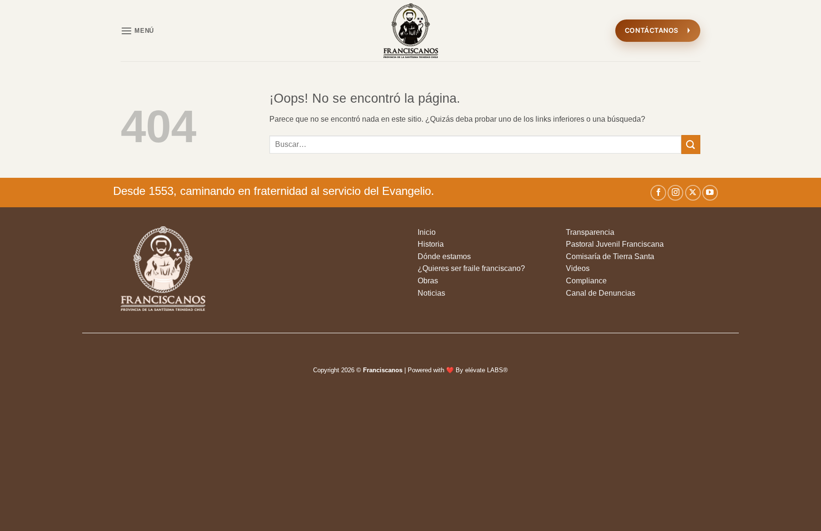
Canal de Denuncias (600, 293)
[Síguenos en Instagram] (675, 193)
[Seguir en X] (693, 193)
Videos (578, 268)
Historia (431, 244)
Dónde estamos (444, 256)
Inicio (427, 232)
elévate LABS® (486, 370)
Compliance (586, 281)
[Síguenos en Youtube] (710, 193)
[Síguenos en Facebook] (658, 193)
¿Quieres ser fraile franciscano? (471, 268)
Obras (428, 281)
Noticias (431, 293)
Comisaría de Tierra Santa (610, 256)
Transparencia (590, 232)
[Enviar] (690, 144)
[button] (137, 30)
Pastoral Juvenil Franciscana (615, 244)
